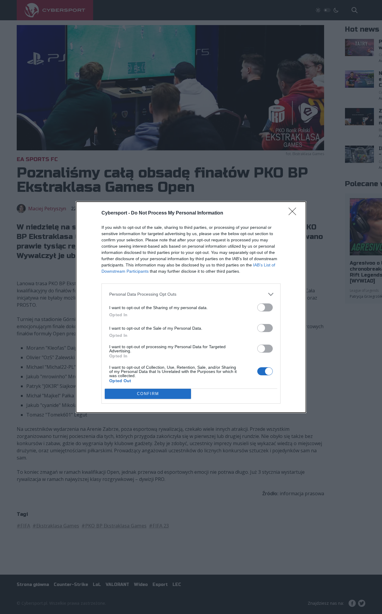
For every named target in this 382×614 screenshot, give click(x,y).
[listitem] (191, 294)
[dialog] (191, 307)
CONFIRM (148, 393)
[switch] (265, 307)
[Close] (294, 213)
